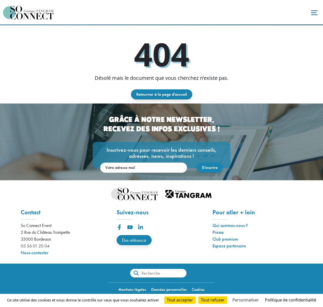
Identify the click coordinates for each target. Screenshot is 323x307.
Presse (218, 232)
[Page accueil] (28, 12)
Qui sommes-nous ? (230, 225)
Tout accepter (180, 300)
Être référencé (134, 240)
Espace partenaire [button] (229, 246)
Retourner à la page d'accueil (161, 94)
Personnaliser (245, 300)
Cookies (198, 289)
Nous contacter (34, 252)
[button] (119, 227)
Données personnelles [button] (169, 289)
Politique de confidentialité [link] (290, 300)
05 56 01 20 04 (35, 246)
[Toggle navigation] (313, 12)
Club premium (225, 239)
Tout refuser (213, 300)
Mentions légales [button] (132, 289)
